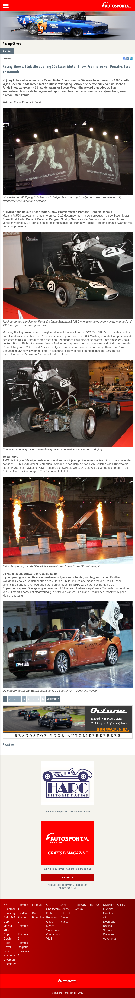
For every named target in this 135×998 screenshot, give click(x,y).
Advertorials (110, 938)
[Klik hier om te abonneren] (67, 843)
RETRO (94, 904)
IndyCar (23, 913)
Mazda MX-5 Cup (8, 930)
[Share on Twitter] (127, 58)
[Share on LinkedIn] (131, 58)
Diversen (108, 904)
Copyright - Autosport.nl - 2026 (67, 992)
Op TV (121, 904)
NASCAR (66, 913)
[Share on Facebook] (124, 58)
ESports (108, 908)
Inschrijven (67, 877)
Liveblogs (109, 921)
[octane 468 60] (67, 721)
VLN (49, 938)
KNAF (7, 904)
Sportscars (53, 908)
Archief (6, 51)
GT (48, 904)
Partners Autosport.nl (56, 811)
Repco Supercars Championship (55, 930)
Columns (108, 934)
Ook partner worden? (79, 811)
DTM (49, 913)
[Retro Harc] (67, 782)
